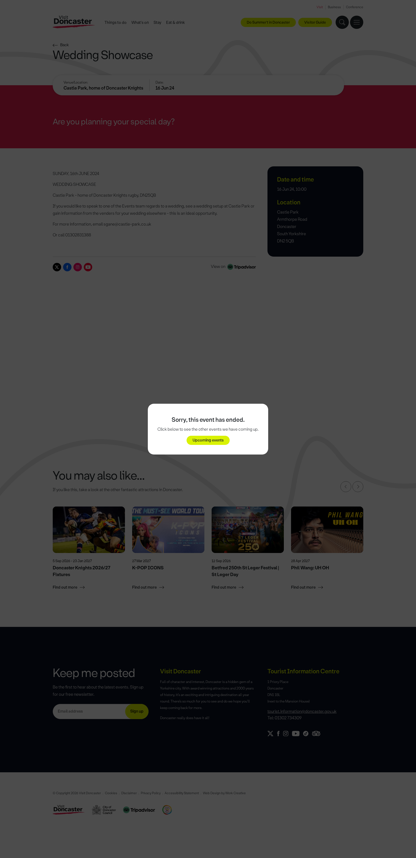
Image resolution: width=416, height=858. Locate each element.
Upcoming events (208, 440)
